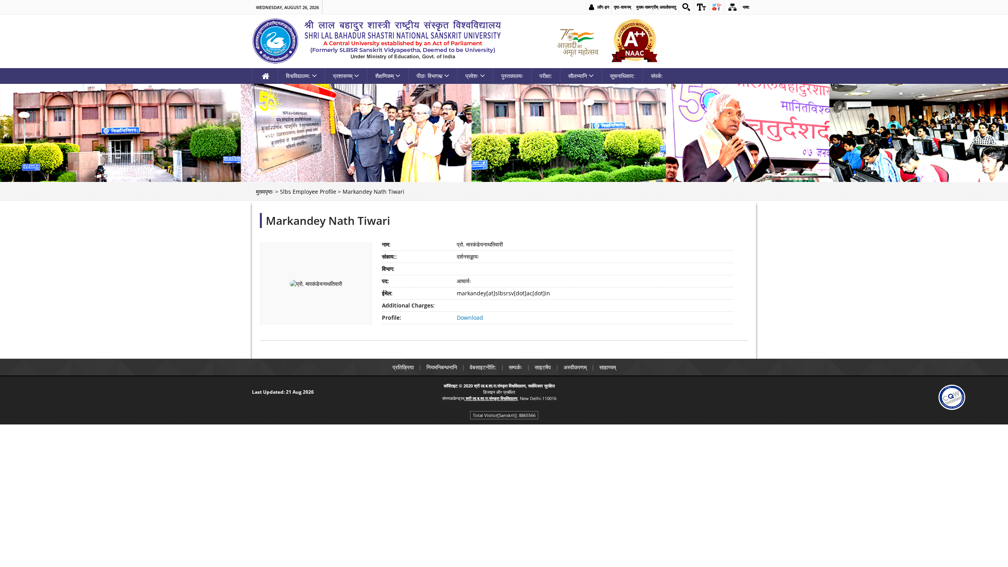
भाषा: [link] (746, 7)
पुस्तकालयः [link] (512, 76)
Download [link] (470, 317)
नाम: (386, 244)
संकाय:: (389, 256)
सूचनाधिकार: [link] (622, 76)
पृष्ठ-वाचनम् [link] (622, 7)
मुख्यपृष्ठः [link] (265, 191)
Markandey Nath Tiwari (328, 220)
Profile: (391, 317)
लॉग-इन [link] (603, 7)
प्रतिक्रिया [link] (403, 367)
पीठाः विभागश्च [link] (430, 76)
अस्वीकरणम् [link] (575, 367)
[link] (686, 7)
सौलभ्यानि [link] (577, 76)
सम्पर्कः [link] (515, 367)
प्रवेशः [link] (471, 76)
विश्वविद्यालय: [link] (298, 76)
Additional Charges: (408, 305)
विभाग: (388, 268)
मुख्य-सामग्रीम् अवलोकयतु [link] (656, 7)
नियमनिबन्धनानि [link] (441, 367)
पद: (385, 281)
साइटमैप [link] (543, 367)
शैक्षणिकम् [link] (384, 76)
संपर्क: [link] (657, 76)
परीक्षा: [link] (545, 76)
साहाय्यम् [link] (607, 367)
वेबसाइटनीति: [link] (483, 367)
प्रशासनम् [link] (342, 76)
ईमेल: (387, 293)
